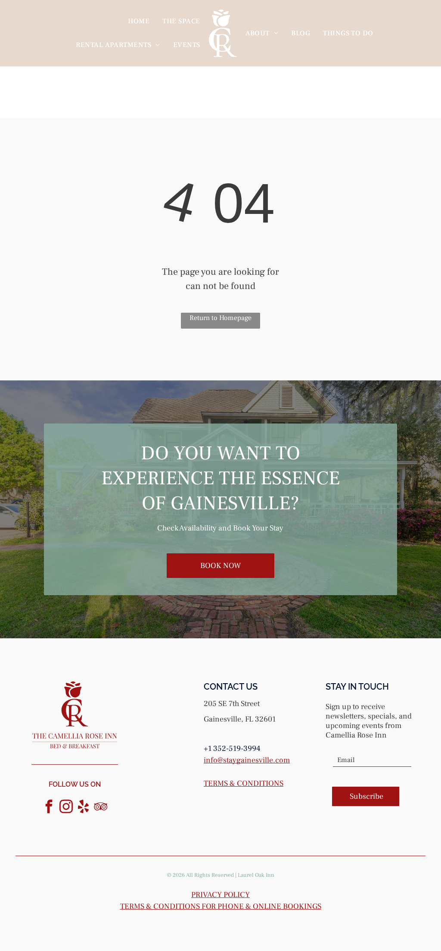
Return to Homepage (220, 318)
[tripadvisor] (101, 807)
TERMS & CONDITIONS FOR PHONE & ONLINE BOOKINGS (220, 906)
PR (195, 895)
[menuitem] (138, 21)
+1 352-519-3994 (232, 748)
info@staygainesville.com (247, 760)
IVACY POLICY (225, 895)
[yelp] (83, 807)
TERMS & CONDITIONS (243, 783)
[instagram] (66, 807)
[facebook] (49, 807)
